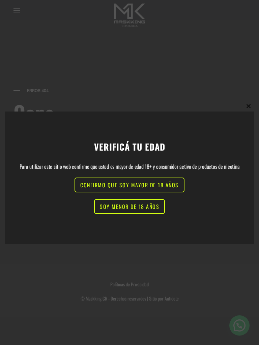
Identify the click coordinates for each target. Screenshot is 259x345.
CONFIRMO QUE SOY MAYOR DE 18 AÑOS (129, 185)
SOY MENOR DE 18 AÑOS (129, 206)
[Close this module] (248, 106)
